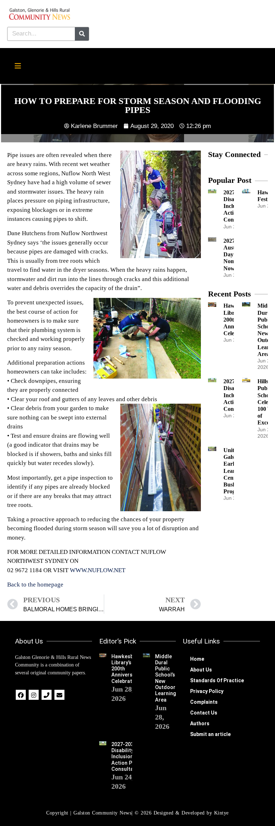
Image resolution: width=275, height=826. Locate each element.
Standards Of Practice (217, 680)
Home (197, 659)
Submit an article (210, 734)
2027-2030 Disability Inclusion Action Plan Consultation (127, 756)
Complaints (204, 702)
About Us (201, 670)
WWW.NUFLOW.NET (97, 570)
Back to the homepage (35, 584)
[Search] (82, 34)
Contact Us (203, 713)
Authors (199, 723)
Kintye (221, 813)
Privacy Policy (206, 691)
